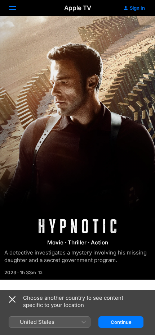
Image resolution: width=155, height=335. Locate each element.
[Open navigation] (17, 8)
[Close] (12, 299)
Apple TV (77, 8)
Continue (121, 322)
